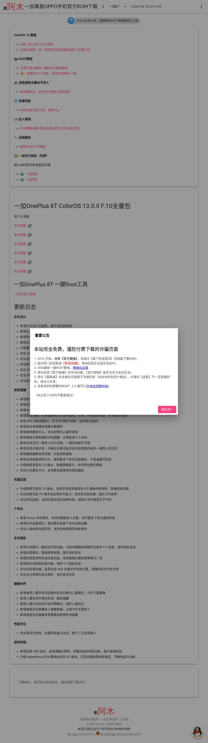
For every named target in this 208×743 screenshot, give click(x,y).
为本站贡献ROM (97, 386)
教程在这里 (80, 368)
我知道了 (167, 409)
